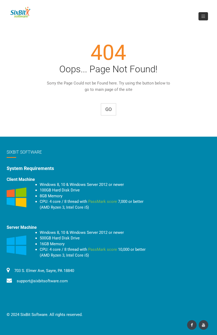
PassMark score (102, 201)
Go (108, 109)
